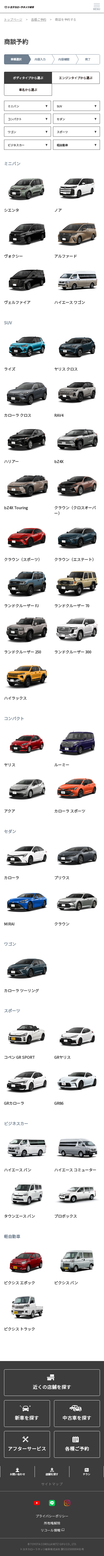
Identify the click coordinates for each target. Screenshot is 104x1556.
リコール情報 (50, 1530)
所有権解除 (52, 1523)
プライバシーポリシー (52, 1516)
